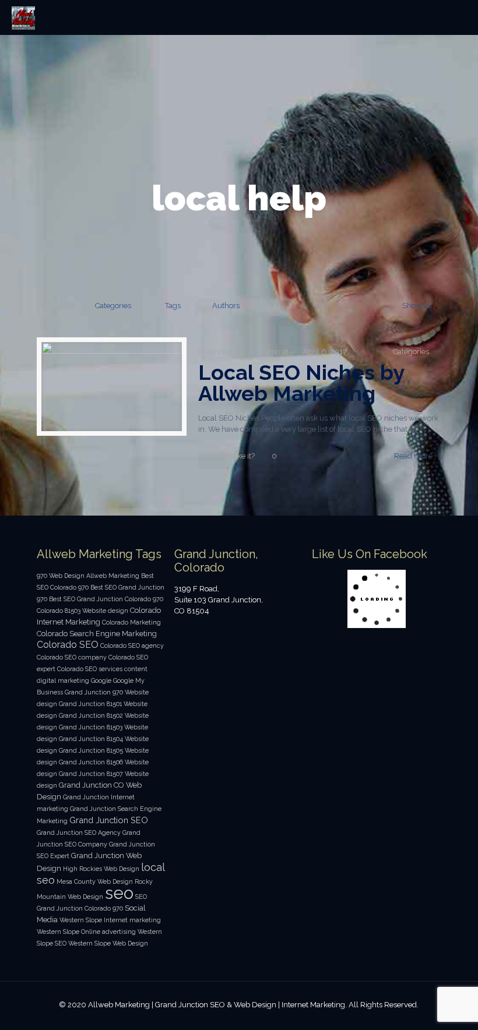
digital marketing (63, 680)
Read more (413, 455)
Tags (173, 305)
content (135, 668)
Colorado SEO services (89, 668)
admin (269, 351)
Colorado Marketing (131, 622)
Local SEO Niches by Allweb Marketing (301, 382)
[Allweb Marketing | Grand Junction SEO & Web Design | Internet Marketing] (23, 17)
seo (119, 893)
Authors (226, 305)
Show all (417, 305)
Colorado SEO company (72, 657)
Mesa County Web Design (95, 881)
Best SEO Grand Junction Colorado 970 (106, 598)
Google (101, 680)
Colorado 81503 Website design (82, 610)
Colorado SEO (68, 644)
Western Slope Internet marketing (110, 919)
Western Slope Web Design (108, 943)
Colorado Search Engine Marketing (97, 633)
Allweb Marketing (112, 575)
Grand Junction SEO (108, 820)
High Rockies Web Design (101, 868)
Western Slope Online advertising (86, 931)
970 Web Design (61, 575)
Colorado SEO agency (132, 645)
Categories (113, 305)
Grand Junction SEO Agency (79, 832)
